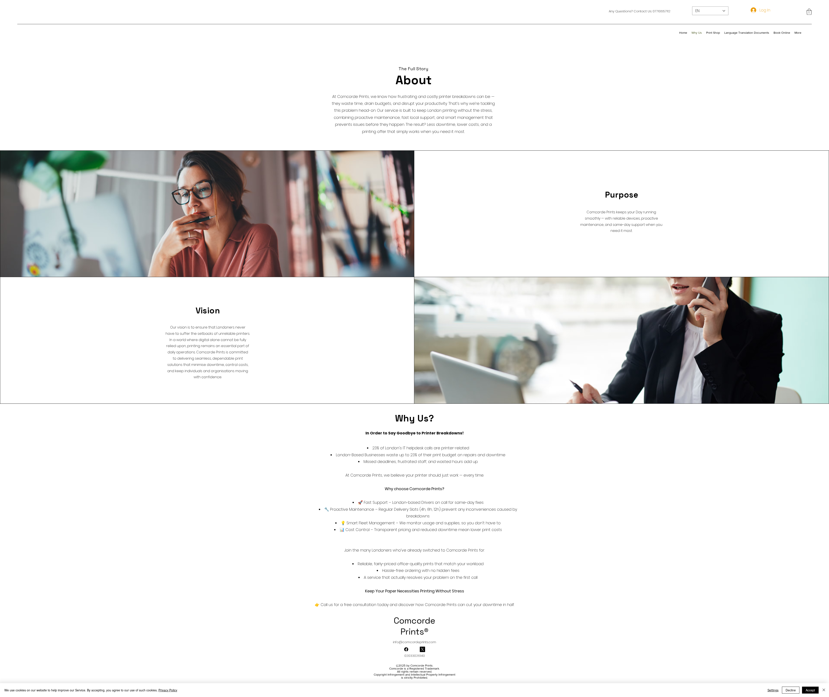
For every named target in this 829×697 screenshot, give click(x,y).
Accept (810, 690)
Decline (791, 690)
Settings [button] (772, 690)
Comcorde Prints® (414, 626)
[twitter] (406, 649)
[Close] (823, 690)
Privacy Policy (167, 690)
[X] (422, 649)
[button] (809, 12)
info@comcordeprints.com (414, 642)
